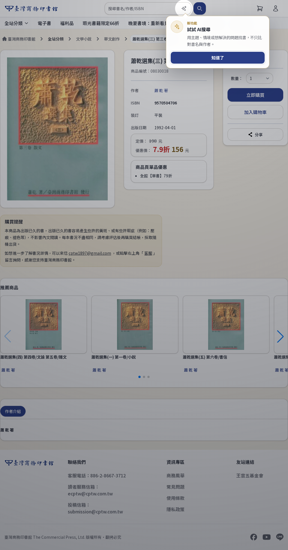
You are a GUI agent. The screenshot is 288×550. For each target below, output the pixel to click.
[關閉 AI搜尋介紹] (144, 275)
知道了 (218, 58)
